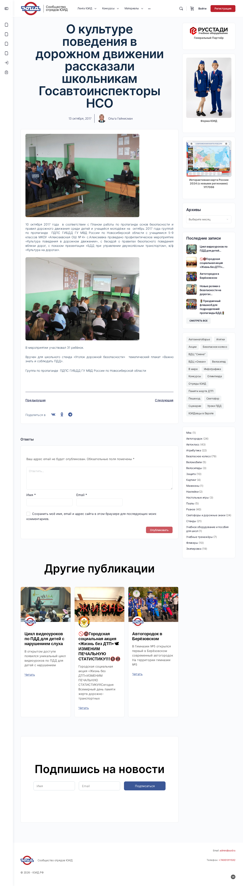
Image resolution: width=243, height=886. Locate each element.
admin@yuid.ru (227, 850)
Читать (29, 674)
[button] (53, 414)
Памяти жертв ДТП (201, 391)
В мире (193, 369)
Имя (31, 495)
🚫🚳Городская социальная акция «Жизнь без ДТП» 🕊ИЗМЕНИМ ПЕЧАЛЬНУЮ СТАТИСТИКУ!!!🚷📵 (99, 646)
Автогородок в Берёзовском (147, 636)
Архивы (193, 209)
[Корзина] (192, 8)
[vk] (233, 877)
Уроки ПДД (214, 405)
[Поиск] (181, 8)
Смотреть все (198, 320)
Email (81, 495)
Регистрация (223, 8)
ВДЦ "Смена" (197, 354)
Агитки (220, 339)
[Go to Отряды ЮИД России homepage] (44, 8)
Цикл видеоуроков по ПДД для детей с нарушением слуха (44, 639)
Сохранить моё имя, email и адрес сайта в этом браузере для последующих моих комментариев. (91, 516)
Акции (192, 346)
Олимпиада (214, 376)
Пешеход (194, 398)
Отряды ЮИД (197, 383)
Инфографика (212, 369)
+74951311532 (227, 860)
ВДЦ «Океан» (197, 361)
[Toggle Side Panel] (6, 8)
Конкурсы (195, 376)
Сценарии (195, 405)
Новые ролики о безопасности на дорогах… (210, 290)
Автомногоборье (199, 339)
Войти (202, 8)
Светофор (212, 398)
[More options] (149, 8)
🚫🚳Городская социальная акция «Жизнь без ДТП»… (212, 262)
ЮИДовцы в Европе (201, 413)
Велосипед (219, 361)
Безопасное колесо (215, 346)
